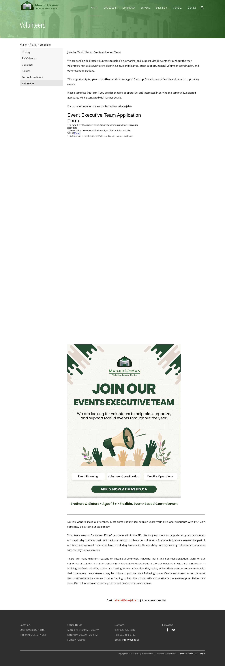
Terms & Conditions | (190, 654)
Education (161, 7)
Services (145, 7)
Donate (192, 7)
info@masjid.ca (130, 639)
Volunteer (28, 83)
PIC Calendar (29, 58)
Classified (27, 64)
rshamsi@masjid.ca (125, 600)
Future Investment (32, 77)
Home (23, 44)
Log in (202, 654)
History (26, 52)
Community (129, 7)
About (33, 44)
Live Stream (110, 7)
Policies (26, 71)
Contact (177, 7)
